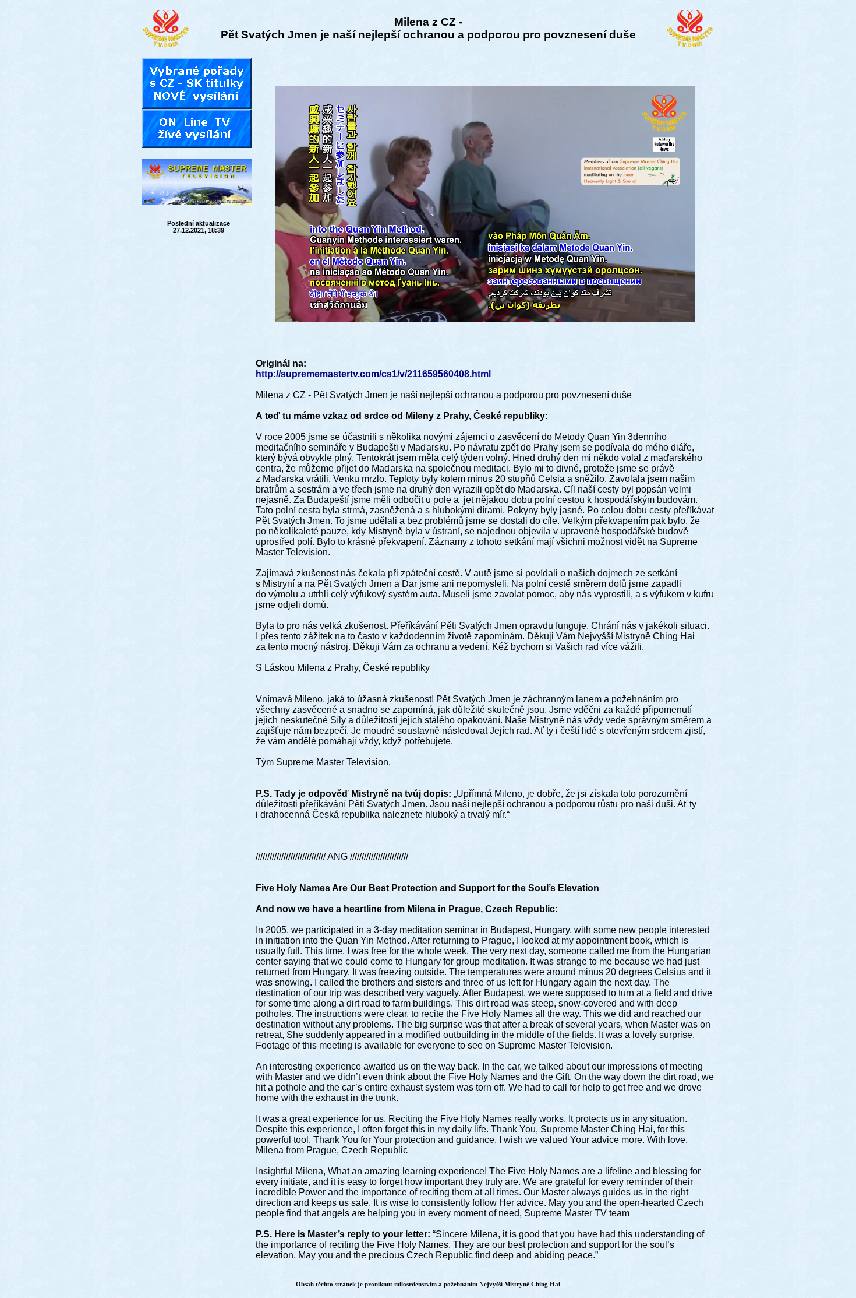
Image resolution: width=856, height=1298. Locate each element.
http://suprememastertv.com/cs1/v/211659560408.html (373, 374)
